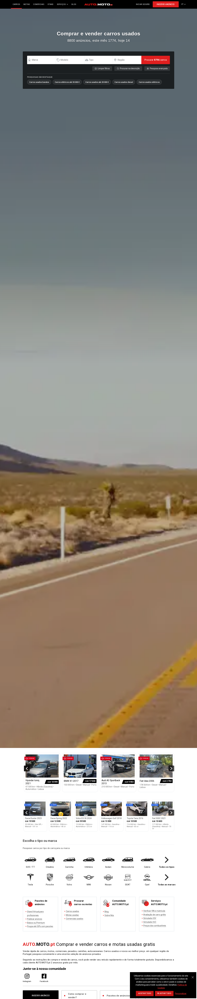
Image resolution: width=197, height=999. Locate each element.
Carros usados (72, 911)
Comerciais (38, 4)
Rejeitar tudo (164, 993)
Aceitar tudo (144, 993)
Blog (107, 911)
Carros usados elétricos (149, 82)
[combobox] (43, 60)
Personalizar (180, 993)
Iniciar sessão (143, 4)
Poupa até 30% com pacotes (40, 926)
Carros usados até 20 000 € (97, 82)
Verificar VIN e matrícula (154, 911)
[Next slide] (171, 768)
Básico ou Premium (36, 923)
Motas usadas (72, 915)
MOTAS (27, 4)
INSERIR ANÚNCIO (166, 4)
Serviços (61, 4)
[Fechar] (193, 976)
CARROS (16, 4)
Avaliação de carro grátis (154, 914)
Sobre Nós (109, 915)
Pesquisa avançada (159, 68)
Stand (51, 4)
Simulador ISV (149, 918)
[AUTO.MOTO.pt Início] (98, 4)
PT (182, 4)
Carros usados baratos (39, 82)
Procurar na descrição (130, 68)
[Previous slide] (27, 768)
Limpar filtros (104, 68)
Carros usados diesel (124, 82)
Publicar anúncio (34, 919)
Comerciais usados (74, 919)
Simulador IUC (149, 922)
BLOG (74, 4)
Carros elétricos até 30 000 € (67, 82)
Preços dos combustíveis (154, 925)
